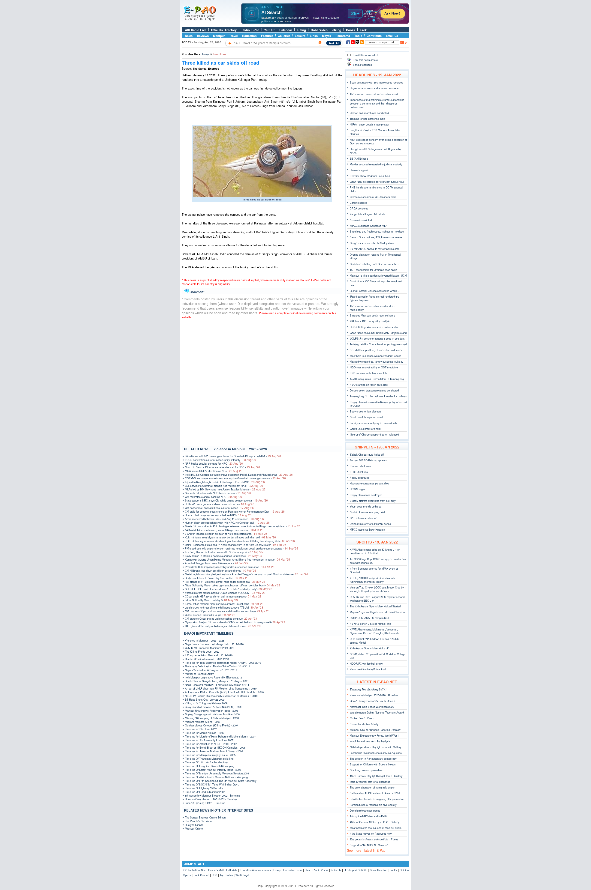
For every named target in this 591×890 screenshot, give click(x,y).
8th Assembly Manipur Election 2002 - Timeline (212, 795)
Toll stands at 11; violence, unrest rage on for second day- (225, 581)
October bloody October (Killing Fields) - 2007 (211, 725)
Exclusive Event (292, 870)
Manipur (219, 35)
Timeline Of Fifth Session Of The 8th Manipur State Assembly (220, 780)
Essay (277, 870)
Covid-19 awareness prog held (367, 512)
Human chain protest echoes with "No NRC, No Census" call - (227, 522)
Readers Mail (216, 870)
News (189, 35)
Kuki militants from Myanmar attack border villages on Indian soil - (230, 537)
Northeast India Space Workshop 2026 (372, 706)
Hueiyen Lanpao (194, 825)
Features (267, 35)
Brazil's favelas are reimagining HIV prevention (377, 799)
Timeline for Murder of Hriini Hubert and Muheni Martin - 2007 (220, 736)
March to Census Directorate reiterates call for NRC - (222, 467)
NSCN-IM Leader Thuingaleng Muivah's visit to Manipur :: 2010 (221, 696)
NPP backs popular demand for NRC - (214, 463)
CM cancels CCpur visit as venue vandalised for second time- (227, 611)
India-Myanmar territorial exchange (370, 781)
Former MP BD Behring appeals (368, 460)
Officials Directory (224, 30)
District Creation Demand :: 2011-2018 (207, 659)
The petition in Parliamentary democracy (373, 758)
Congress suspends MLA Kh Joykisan (372, 243)
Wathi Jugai (242, 875)
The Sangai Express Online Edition (205, 817)
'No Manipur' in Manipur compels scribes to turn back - (223, 556)
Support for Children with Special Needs (373, 764)
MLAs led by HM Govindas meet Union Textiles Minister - (225, 489)
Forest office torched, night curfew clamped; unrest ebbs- (224, 604)
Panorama (342, 35)
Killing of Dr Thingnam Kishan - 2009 (206, 703)
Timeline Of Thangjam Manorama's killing (209, 758)
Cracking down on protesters (366, 770)
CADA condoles (359, 208)
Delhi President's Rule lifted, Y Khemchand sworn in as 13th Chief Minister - (235, 545)
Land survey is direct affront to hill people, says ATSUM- (224, 607)
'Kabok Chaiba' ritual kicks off (367, 454)
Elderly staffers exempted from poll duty (373, 500)
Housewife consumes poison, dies (369, 483)
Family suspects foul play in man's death (373, 423)
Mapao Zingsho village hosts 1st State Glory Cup (378, 612)
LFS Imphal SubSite (355, 870)
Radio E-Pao (250, 30)
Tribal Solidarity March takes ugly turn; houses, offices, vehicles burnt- (232, 585)
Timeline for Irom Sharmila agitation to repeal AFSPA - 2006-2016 (223, 662)
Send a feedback (362, 64)
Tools (358, 35)
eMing (336, 30)
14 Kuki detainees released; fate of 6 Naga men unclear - (224, 530)
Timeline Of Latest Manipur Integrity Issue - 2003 (213, 769)
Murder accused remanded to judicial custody (376, 164)
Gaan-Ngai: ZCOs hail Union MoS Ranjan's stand (378, 332)
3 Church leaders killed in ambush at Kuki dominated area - (226, 533)
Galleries (284, 35)
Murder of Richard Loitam (199, 673)
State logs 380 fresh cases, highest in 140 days (377, 231)
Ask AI (334, 43)
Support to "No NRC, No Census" (369, 845)
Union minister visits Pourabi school (371, 524)
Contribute (374, 35)
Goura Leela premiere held (365, 428)
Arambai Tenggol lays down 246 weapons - (216, 563)
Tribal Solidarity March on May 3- (211, 600)
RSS (214, 875)
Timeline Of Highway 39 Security (204, 788)
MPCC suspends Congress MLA (368, 225)
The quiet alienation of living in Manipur (372, 787)
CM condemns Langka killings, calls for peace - (219, 508)
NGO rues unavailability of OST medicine (374, 367)
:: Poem (362, 718)
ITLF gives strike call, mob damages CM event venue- (223, 626)
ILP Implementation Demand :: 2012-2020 (208, 655)
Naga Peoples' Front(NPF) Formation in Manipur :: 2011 (217, 685)
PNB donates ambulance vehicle (368, 373)
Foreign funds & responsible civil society (373, 804)
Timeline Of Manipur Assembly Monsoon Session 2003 (217, 773)
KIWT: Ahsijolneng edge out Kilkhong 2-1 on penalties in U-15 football (375, 551)
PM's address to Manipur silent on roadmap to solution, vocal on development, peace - (241, 548)
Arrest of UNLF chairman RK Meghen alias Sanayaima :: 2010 (220, 688)
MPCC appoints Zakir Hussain (367, 529)
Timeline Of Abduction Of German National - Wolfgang (216, 777)
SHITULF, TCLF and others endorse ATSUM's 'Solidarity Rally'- (228, 589)
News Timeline (378, 870)
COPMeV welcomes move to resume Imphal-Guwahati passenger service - (235, 478)
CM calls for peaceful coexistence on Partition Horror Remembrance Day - (235, 511)
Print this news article (365, 60)
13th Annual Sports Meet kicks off (369, 648)
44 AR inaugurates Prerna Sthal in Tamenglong (377, 379)
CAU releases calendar (363, 518)
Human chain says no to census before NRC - (218, 515)
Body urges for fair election (365, 411)
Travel (233, 35)
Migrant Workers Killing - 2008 (202, 721)
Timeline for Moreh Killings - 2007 (204, 733)
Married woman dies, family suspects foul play (376, 361)
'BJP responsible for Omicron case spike (373, 270)
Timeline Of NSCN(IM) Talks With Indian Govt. (212, 784)
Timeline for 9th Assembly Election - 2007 (209, 740)
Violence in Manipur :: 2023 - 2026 (204, 640)
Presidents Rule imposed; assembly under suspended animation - (229, 567)
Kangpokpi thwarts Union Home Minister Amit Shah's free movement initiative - (237, 559)
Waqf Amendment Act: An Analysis (370, 741)
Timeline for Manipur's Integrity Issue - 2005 (210, 755)
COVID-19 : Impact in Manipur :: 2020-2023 (209, 648)
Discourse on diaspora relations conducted (374, 390)
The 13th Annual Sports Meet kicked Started (375, 606)
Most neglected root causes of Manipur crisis (375, 828)
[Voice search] (320, 43)
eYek (363, 30)
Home (205, 54)
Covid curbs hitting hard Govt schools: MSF (375, 264)
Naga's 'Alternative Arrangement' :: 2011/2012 (211, 670)
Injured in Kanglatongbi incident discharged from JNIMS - (225, 482)
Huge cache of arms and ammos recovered (374, 88)
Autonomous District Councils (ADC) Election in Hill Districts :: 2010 (224, 692)
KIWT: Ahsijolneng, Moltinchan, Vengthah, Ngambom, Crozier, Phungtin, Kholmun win (374, 631)
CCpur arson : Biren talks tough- (210, 615)
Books (350, 30)
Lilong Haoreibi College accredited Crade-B (375, 291)
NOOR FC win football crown (366, 663)
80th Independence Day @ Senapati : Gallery (375, 747)
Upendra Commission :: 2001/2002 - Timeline (211, 799)
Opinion (404, 870)
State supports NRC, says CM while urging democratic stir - (226, 500)
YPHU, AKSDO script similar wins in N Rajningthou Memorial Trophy (372, 579)
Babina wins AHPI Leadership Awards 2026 (375, 793)
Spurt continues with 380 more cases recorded (376, 82)
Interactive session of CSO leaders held (372, 197)
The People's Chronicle (198, 821)
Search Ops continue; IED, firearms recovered (376, 237)
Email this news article (366, 55)
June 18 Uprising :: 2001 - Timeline (205, 803)
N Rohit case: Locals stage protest (369, 124)
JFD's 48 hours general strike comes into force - (219, 504)
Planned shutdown (360, 466)
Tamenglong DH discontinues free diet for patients (378, 396)
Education (249, 35)
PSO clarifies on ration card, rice (369, 384)
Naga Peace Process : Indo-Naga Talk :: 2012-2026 (214, 644)
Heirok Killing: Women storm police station (374, 327)
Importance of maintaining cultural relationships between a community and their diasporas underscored (377, 103)
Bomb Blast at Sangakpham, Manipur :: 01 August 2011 (217, 681)
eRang (301, 30)
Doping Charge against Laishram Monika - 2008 (212, 714)
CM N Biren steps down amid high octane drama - (220, 570)
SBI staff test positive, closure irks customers (376, 350)
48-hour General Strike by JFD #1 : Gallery (374, 822)
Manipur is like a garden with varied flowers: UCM (378, 275)
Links (314, 35)
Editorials (231, 870)
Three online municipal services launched (374, 94)
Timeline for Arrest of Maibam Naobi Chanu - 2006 (214, 751)
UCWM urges (357, 489)
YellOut (269, 30)
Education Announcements (255, 870)
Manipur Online (194, 828)
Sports (187, 875)
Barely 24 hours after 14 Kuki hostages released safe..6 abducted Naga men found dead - (242, 526)
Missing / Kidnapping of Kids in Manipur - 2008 (212, 718)
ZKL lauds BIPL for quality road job (370, 321)
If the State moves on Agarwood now (371, 833)
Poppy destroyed (359, 477)
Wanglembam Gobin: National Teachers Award (377, 712)
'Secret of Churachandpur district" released (374, 434)
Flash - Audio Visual (316, 870)
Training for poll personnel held (367, 118)
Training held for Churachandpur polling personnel (378, 344)
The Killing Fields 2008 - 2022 (202, 651)
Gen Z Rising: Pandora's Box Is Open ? (372, 701)
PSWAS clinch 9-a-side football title (370, 623)
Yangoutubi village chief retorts (367, 214)
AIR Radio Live (195, 30)
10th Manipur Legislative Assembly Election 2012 (213, 677)
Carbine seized (358, 202)
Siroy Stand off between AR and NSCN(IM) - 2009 (213, 707)
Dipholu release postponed (365, 810)
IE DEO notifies (359, 472)
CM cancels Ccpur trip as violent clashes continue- (221, 618)
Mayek (326, 35)
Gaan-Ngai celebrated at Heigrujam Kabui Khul (377, 181)
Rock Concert (201, 875)
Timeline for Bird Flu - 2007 (201, 729)
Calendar (285, 30)
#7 (368, 689)
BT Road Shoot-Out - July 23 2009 (204, 699)
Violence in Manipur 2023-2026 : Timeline (374, 695)
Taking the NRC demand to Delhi (368, 816)
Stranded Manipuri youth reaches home (372, 315)
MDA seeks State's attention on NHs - (213, 471)
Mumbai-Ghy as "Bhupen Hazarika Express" (375, 730)
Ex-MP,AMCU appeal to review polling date (374, 249)
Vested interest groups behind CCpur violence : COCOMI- (225, 592)
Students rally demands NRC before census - (218, 493)
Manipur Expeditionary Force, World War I (374, 735)
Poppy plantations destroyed (366, 495)
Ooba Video (319, 30)
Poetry (393, 870)
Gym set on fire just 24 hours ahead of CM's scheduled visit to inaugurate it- (235, 622)
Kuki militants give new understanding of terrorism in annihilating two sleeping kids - (240, 541)
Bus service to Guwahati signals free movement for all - (224, 485)
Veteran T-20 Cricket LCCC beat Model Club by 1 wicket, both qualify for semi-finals (378, 589)
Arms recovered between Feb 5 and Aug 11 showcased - (224, 519)
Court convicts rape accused (366, 417)
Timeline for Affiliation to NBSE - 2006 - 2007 (211, 744)
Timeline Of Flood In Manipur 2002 (205, 792)
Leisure (300, 35)
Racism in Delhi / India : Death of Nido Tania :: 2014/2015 (217, 666)
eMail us (392, 35)
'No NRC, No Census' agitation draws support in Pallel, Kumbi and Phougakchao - (239, 474)
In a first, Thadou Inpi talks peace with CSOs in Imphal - (224, 552)
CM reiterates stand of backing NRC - (213, 497)
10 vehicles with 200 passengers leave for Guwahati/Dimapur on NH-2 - (233, 456)
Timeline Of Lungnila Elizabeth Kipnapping (209, 766)
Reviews (203, 35)
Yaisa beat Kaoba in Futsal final (368, 669)
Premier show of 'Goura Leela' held (370, 176)
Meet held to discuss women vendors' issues (375, 356)
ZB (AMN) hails (359, 158)
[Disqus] (262, 381)
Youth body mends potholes (365, 506)
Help (260, 886)
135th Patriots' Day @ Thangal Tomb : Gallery (376, 776)
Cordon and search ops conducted (369, 113)
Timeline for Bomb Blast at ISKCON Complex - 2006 (215, 747)
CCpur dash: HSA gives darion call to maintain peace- (223, 596)
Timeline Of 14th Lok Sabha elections (206, 762)
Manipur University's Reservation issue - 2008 (211, 710)
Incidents (336, 870)
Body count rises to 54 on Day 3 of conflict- (216, 578)
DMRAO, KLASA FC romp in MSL (370, 618)
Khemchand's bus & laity (364, 724)
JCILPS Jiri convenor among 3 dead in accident (377, 338)
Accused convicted (361, 220)
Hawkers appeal (359, 170)
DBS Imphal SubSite (194, 870)
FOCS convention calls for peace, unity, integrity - (220, 460)
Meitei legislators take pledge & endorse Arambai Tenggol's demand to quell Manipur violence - (246, 574)
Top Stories (226, 875)
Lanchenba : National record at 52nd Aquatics (376, 753)
